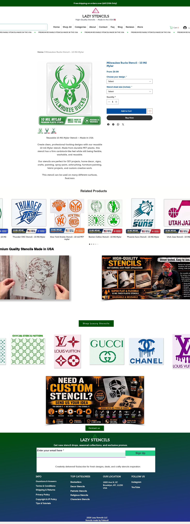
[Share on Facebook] (108, 131)
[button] (175, 27)
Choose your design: (117, 77)
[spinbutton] (113, 101)
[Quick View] (29, 216)
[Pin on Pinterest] (113, 131)
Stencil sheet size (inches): (119, 87)
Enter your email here (49, 450)
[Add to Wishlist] (150, 111)
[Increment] (116, 101)
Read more (70, 178)
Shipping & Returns (45, 490)
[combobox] (130, 81)
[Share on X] (123, 131)
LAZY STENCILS (95, 16)
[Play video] (30, 277)
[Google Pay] (130, 125)
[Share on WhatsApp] (118, 131)
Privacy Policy (43, 494)
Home (40, 52)
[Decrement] (109, 101)
